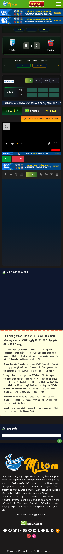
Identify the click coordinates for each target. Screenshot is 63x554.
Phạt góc (54, 81)
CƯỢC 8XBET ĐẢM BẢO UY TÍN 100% (43, 119)
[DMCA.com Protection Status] (31, 522)
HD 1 (6, 159)
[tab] (12, 111)
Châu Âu (37, 81)
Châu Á (29, 81)
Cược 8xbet (37, 4)
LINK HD (18, 159)
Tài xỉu (46, 81)
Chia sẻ (53, 110)
